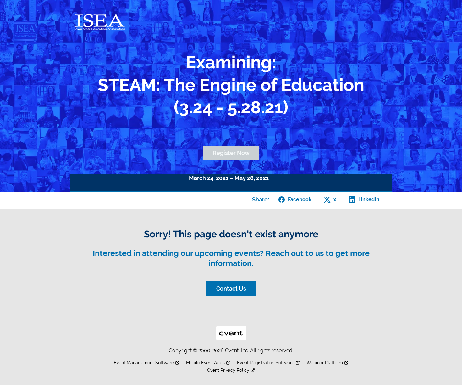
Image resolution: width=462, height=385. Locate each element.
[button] (294, 199)
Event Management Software (144, 362)
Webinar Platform (324, 362)
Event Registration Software (265, 362)
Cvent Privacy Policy (228, 370)
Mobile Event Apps (205, 362)
